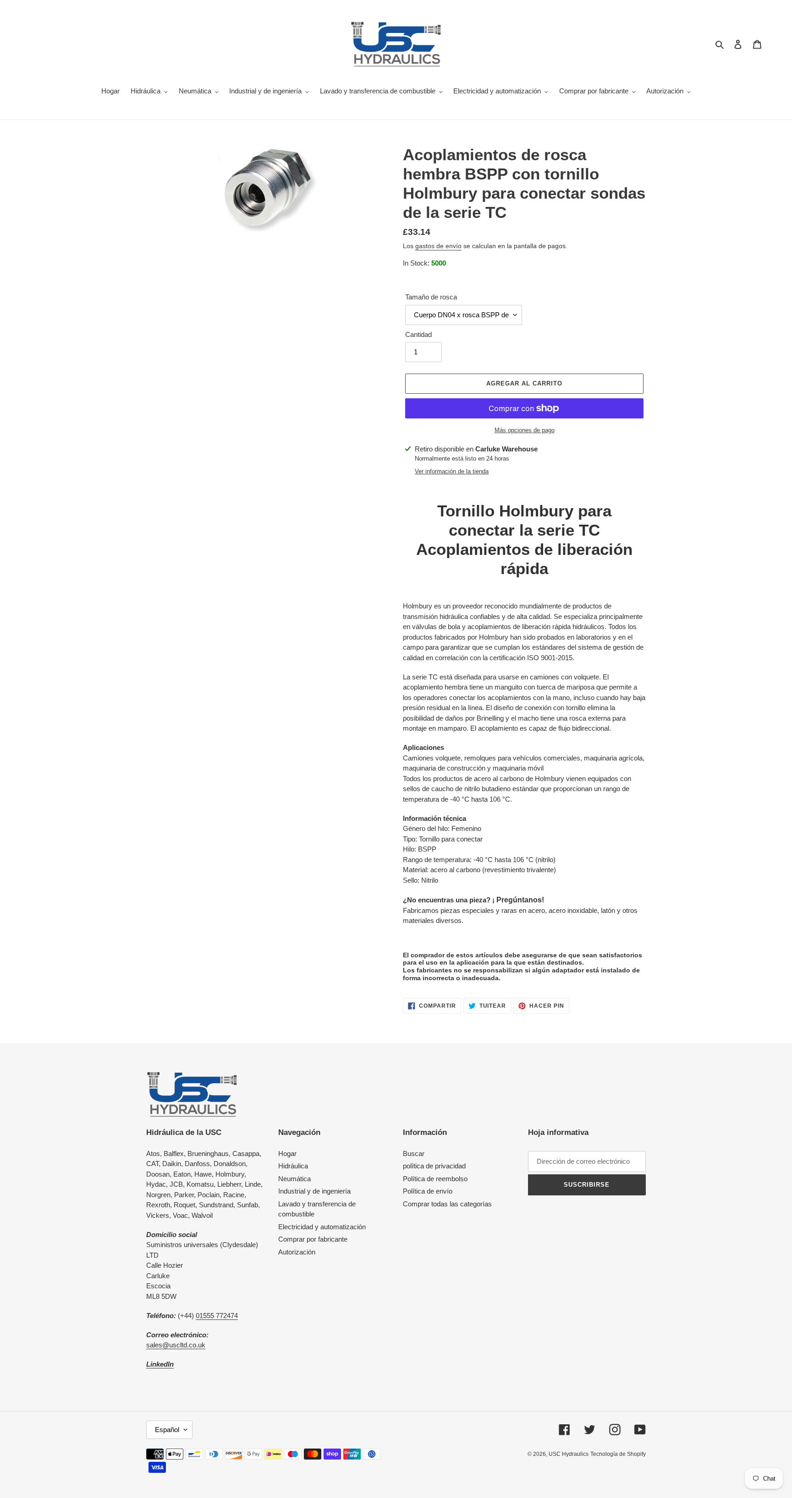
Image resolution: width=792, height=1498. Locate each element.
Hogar (287, 1153)
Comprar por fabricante (312, 1239)
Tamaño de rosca (431, 297)
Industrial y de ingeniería (314, 1191)
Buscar (413, 1153)
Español (167, 1429)
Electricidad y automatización (322, 1227)
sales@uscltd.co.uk (175, 1345)
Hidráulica (293, 1166)
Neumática (294, 1179)
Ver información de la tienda (452, 471)
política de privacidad (434, 1166)
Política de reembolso (435, 1179)
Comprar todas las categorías (447, 1204)
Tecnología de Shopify (618, 1454)
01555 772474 (217, 1315)
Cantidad (418, 334)
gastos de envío (438, 246)
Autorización (296, 1252)
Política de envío (427, 1191)
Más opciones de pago (525, 430)
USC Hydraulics (568, 1454)
